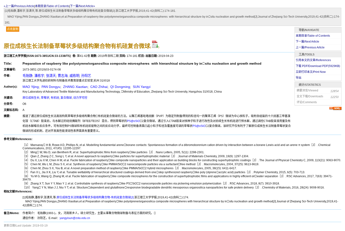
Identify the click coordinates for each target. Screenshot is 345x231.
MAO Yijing (31, 87)
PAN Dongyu (50, 87)
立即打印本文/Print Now (311, 72)
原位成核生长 (31, 97)
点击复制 (12, 29)
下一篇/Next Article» (82, 6)
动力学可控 (80, 97)
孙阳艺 (86, 76)
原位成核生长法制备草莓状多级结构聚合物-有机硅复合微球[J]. (95, 197)
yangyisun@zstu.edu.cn (75, 218)
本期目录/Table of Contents (52, 6)
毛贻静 (27, 76)
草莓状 (45, 97)
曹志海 (63, 76)
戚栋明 (74, 76)
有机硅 (55, 97)
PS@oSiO (133, 121)
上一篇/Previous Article (310, 47)
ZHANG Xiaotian (75, 87)
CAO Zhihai (98, 87)
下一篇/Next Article (307, 41)
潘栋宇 (39, 76)
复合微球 (66, 97)
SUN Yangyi (141, 87)
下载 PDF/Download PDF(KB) (318, 66)
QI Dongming (119, 87)
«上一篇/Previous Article (19, 6)
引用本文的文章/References (313, 60)
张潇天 (51, 76)
